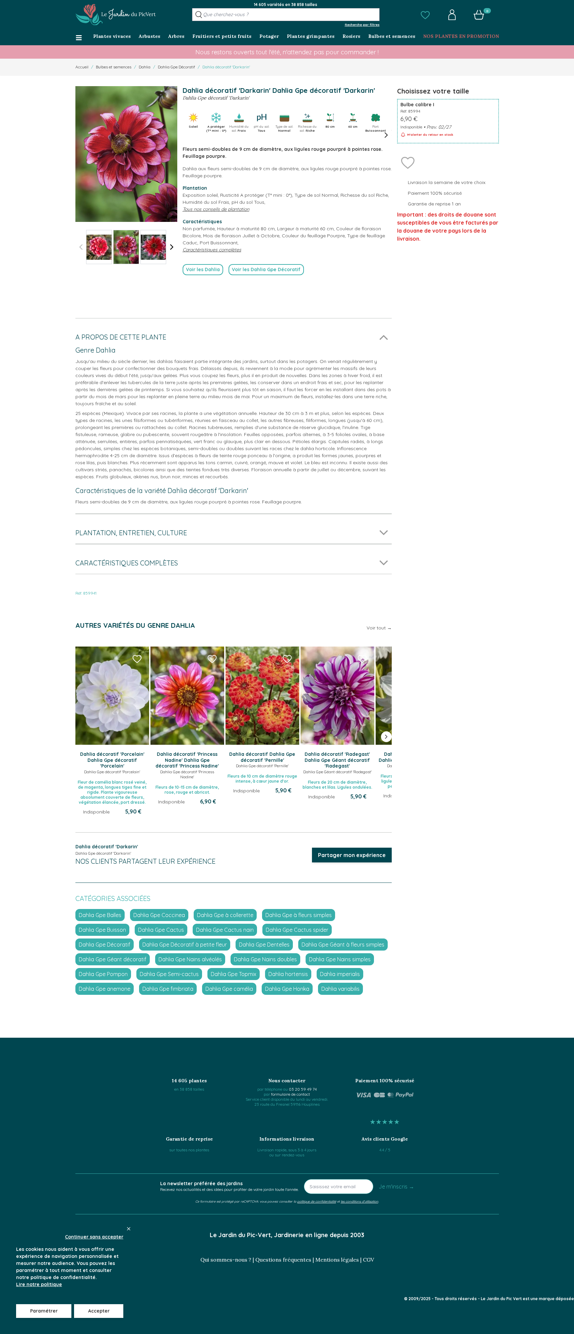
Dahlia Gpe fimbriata (167, 988)
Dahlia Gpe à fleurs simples (298, 915)
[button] (425, 14)
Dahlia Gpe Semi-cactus (169, 974)
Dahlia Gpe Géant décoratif (112, 959)
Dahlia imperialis (340, 974)
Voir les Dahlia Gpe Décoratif (266, 269)
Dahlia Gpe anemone (104, 988)
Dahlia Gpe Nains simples (340, 959)
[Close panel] (128, 1228)
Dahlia (144, 66)
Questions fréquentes (283, 1259)
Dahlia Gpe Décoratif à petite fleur (184, 944)
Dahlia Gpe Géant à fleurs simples (343, 944)
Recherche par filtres (362, 24)
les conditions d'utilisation (359, 1201)
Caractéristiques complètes (212, 250)
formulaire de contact (290, 1094)
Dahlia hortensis (288, 974)
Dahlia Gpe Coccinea (159, 915)
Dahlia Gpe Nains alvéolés (190, 959)
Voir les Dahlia (203, 269)
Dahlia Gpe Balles (100, 915)
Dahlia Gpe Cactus (161, 929)
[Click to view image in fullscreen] (126, 154)
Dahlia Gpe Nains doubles (265, 959)
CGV (368, 1259)
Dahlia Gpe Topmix (233, 974)
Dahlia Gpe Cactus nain (225, 929)
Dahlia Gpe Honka (287, 988)
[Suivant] (172, 247)
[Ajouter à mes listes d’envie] (408, 162)
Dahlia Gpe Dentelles (264, 944)
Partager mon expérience (352, 855)
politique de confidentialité (316, 1201)
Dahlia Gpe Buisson (102, 929)
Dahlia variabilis (340, 988)
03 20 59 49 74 (303, 1089)
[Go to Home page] (115, 14)
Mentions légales (337, 1259)
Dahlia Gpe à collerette (225, 915)
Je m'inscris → (396, 1186)
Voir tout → (379, 628)
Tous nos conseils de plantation (216, 209)
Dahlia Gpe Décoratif (176, 66)
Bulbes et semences (113, 66)
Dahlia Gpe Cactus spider (297, 929)
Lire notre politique (39, 1284)
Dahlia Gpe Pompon (103, 974)
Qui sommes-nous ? (225, 1259)
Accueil (81, 66)
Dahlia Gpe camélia (229, 988)
